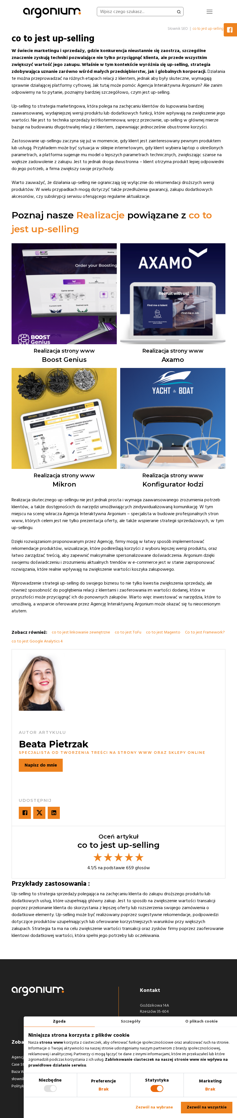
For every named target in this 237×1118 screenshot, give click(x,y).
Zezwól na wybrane (154, 1107)
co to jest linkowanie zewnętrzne (81, 632)
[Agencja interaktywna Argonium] (52, 11)
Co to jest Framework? (205, 632)
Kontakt (150, 990)
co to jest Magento (163, 632)
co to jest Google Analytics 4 (37, 641)
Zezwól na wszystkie (207, 1107)
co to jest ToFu (128, 632)
